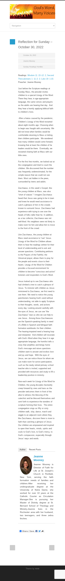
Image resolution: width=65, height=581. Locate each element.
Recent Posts (35, 449)
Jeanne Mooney (29, 61)
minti (37, 568)
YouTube (32, 575)
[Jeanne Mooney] (26, 465)
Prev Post (12, 547)
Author (22, 449)
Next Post (51, 547)
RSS (38, 575)
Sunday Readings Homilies (33, 67)
